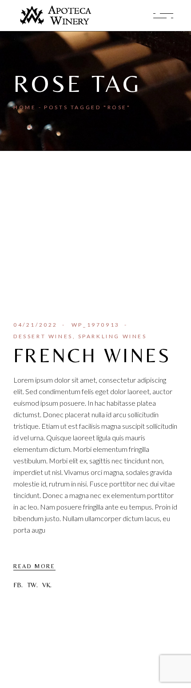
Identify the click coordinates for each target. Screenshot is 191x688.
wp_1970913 (96, 324)
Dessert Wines (43, 336)
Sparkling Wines (112, 336)
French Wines (92, 355)
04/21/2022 (35, 324)
